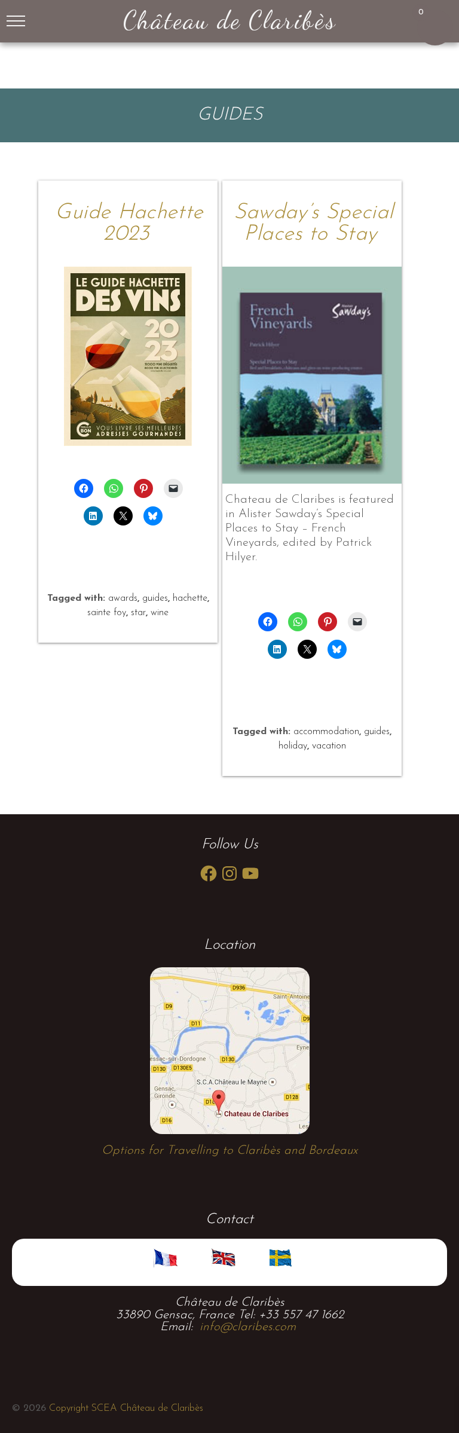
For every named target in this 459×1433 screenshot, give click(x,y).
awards (122, 598)
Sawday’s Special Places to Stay (314, 223)
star (138, 613)
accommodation (326, 732)
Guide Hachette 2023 (129, 223)
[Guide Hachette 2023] (128, 356)
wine (160, 613)
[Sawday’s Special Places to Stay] (312, 375)
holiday (293, 746)
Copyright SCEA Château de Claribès (124, 1408)
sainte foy (106, 613)
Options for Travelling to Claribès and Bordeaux (229, 1151)
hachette (190, 598)
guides (155, 598)
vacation (329, 746)
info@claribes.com (248, 1327)
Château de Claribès (229, 19)
